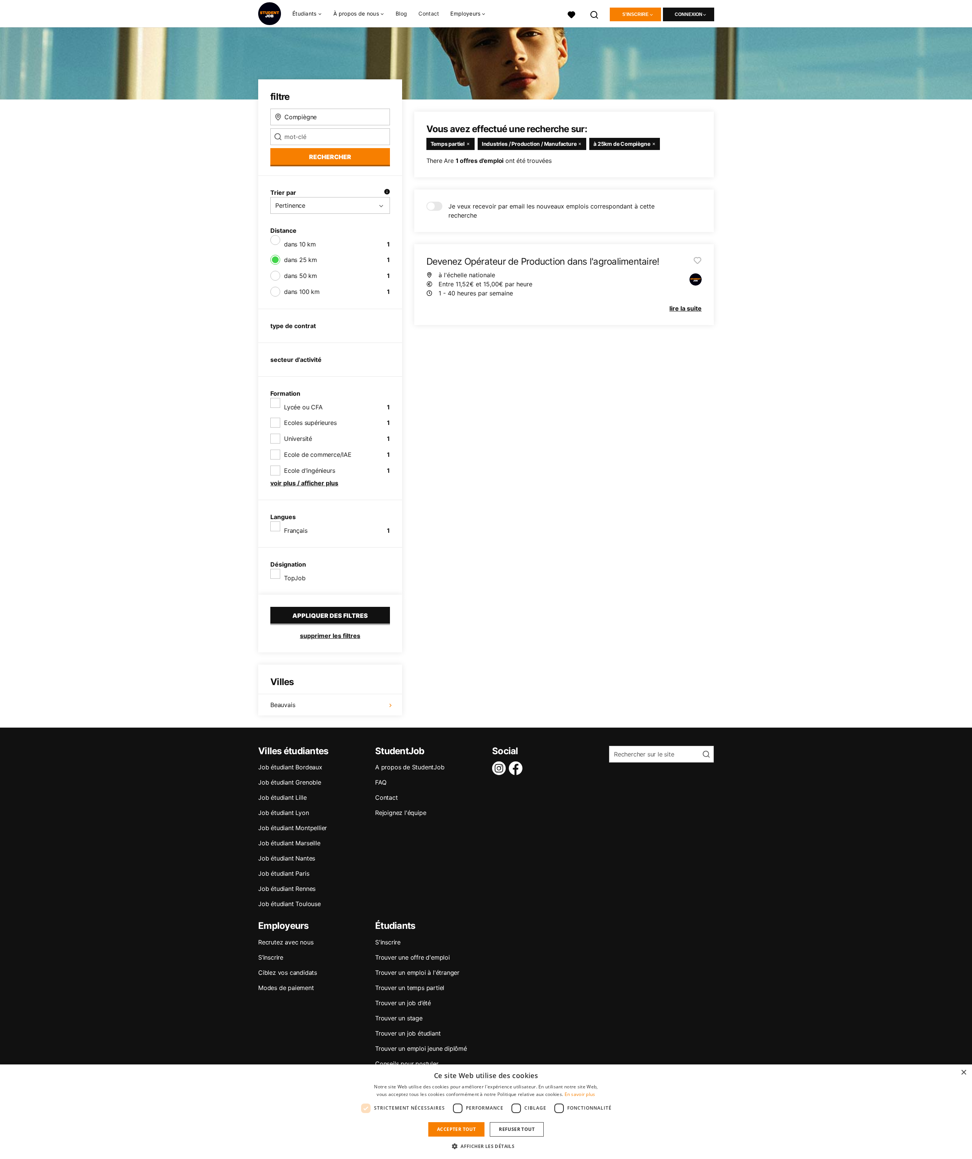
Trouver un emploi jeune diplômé (421, 1048)
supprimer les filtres (330, 636)
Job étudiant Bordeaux (290, 767)
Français (295, 530)
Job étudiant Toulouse (289, 904)
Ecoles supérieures (310, 422)
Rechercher (330, 157)
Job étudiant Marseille (289, 843)
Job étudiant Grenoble (289, 782)
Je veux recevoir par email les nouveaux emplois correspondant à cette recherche (551, 210)
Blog (401, 13)
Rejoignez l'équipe (400, 812)
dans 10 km (300, 244)
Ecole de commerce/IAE (318, 454)
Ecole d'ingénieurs (309, 470)
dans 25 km (300, 260)
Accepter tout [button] (456, 1129)
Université (298, 438)
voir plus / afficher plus (304, 483)
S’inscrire (270, 957)
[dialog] (486, 1111)
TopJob (295, 578)
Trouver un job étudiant (407, 1033)
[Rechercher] (594, 14)
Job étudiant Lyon (283, 812)
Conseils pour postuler (407, 1063)
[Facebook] (517, 768)
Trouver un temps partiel (409, 988)
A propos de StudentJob (410, 767)
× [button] (963, 1072)
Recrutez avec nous (285, 942)
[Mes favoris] (571, 14)
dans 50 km (300, 275)
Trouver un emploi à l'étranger (417, 972)
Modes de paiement (286, 988)
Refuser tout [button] (517, 1129)
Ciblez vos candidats (287, 972)
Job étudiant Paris (283, 873)
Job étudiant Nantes (286, 858)
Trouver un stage (399, 1018)
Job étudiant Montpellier (292, 828)
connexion (688, 14)
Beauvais (282, 705)
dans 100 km (302, 291)
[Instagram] (500, 768)
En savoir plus (580, 1094)
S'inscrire (635, 14)
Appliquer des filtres (330, 615)
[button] (486, 1146)
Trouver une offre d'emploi (412, 957)
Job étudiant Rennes (287, 888)
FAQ (380, 782)
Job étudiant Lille (282, 797)
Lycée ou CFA (303, 407)
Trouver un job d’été (403, 1003)
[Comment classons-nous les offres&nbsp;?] (387, 192)
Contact (428, 13)
